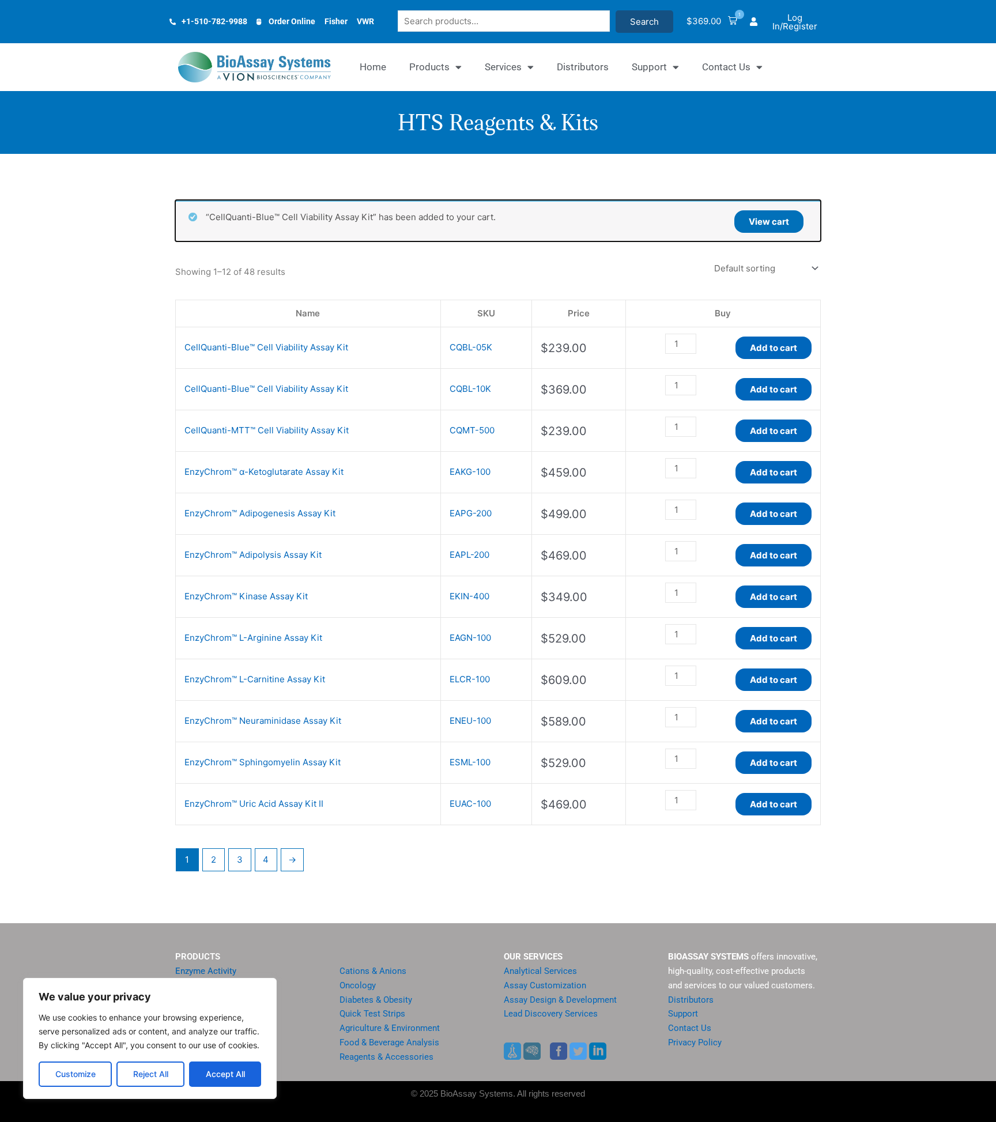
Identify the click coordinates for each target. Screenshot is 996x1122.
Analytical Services (540, 971)
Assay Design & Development (560, 1000)
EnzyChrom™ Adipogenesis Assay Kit (259, 513)
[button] (712, 22)
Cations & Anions (372, 971)
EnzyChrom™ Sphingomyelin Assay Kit (262, 762)
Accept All (225, 1074)
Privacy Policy (695, 1042)
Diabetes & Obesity (375, 1000)
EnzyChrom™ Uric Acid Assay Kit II (253, 803)
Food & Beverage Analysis (389, 1042)
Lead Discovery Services (551, 1013)
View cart (769, 221)
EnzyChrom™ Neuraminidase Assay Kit (262, 720)
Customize (75, 1074)
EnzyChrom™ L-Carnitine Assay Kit (254, 679)
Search (644, 21)
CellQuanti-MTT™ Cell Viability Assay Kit (266, 430)
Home (373, 67)
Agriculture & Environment (389, 1028)
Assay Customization (545, 985)
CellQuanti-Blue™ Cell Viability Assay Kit (266, 347)
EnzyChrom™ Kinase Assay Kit (246, 596)
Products (429, 67)
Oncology (357, 985)
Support (649, 67)
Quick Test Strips (372, 1013)
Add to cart (773, 347)
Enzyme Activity (205, 971)
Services (503, 67)
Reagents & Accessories (386, 1057)
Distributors (583, 67)
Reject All (150, 1074)
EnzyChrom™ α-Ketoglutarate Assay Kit (264, 471)
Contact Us (726, 67)
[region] (150, 1038)
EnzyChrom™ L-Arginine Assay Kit (253, 637)
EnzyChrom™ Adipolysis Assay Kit (253, 554)
